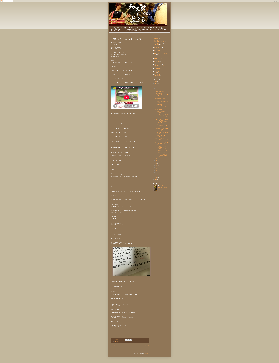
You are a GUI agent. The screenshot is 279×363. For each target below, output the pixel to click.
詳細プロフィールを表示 (163, 187)
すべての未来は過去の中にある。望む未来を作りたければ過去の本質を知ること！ (161, 147)
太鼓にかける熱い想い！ (159, 41)
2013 (156, 177)
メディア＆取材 (157, 71)
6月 (156, 165)
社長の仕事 (156, 44)
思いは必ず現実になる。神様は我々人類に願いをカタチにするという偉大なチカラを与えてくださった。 (161, 121)
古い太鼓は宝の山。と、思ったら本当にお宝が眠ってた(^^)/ (161, 115)
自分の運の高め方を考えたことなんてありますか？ (161, 136)
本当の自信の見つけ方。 (160, 96)
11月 (157, 90)
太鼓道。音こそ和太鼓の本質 (160, 49)
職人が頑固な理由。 (159, 109)
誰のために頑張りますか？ (160, 130)
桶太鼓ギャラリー (157, 47)
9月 (156, 160)
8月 (156, 162)
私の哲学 (116, 341)
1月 (156, 174)
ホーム (130, 345)
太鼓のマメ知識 (157, 68)
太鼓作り (156, 40)
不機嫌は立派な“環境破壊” (160, 91)
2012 (156, 179)
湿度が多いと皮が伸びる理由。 (161, 138)
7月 (156, 163)
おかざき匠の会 (157, 74)
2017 (156, 83)
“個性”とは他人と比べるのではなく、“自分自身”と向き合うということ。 (161, 155)
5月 (156, 167)
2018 (156, 81)
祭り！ (155, 51)
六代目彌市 (162, 185)
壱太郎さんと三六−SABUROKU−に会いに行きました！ (161, 94)
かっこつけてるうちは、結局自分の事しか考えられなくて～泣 (161, 143)
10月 (157, 158)
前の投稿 (147, 345)
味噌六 (155, 62)
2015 (156, 86)
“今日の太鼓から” (157, 59)
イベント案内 (157, 50)
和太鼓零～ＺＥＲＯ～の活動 (160, 46)
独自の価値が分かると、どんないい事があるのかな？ (161, 129)
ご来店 (155, 72)
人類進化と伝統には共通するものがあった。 (161, 102)
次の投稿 (113, 345)
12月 (157, 88)
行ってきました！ (157, 43)
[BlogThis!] (127, 340)
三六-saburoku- (157, 69)
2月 (156, 172)
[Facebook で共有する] (130, 340)
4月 (156, 168)
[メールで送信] (125, 340)
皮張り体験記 (157, 75)
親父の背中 (156, 61)
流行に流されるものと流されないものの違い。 (161, 112)
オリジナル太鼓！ (157, 64)
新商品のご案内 (157, 58)
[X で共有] (128, 340)
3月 (156, 170)
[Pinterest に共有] (131, 340)
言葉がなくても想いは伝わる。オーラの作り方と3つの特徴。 (161, 125)
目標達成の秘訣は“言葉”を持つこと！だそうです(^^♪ (161, 105)
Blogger (146, 353)
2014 (156, 176)
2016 (156, 85)
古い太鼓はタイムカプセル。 (161, 152)
